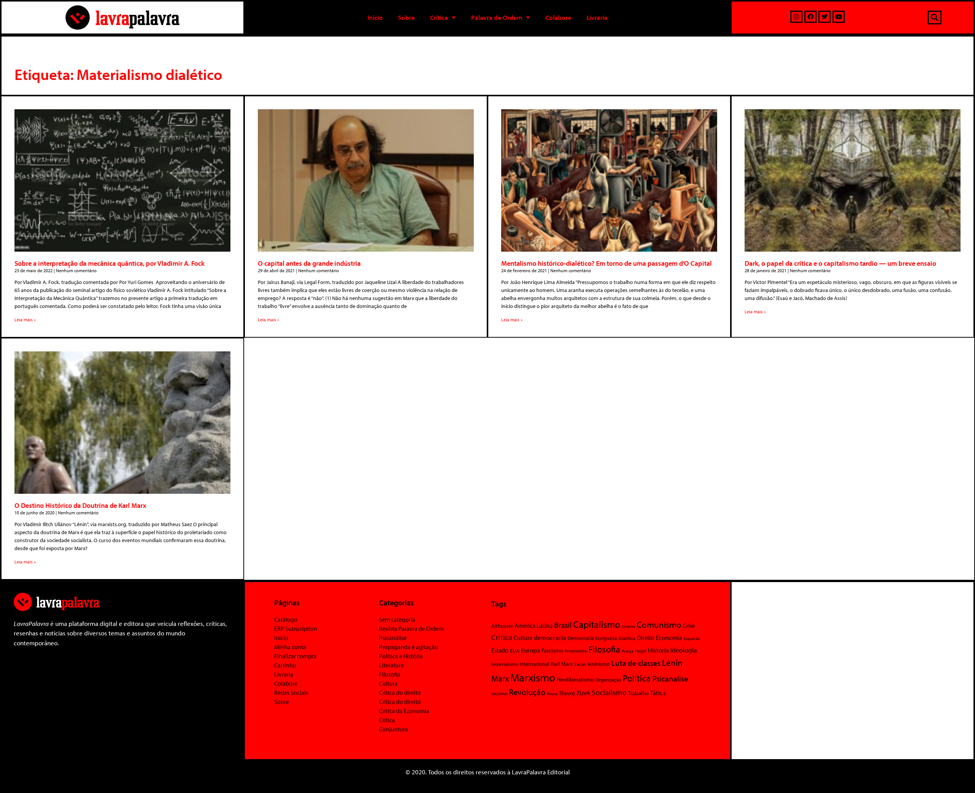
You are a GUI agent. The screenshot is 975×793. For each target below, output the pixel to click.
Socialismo (609, 692)
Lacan (580, 664)
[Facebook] (810, 17)
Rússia (552, 693)
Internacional (534, 663)
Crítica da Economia (404, 711)
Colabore (558, 17)
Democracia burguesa (592, 637)
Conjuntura (393, 729)
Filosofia (389, 674)
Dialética (627, 638)
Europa (530, 650)
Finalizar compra (295, 656)
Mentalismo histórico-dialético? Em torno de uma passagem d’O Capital (606, 263)
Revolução (527, 692)
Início (375, 17)
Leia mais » (25, 319)
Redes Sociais (291, 692)
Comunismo (659, 624)
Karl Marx (562, 663)
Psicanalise (670, 678)
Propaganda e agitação (408, 647)
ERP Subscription (295, 628)
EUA (514, 650)
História (658, 650)
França (627, 651)
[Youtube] (839, 17)
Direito (645, 637)
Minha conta (290, 647)
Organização (608, 680)
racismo (499, 693)
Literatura (391, 665)
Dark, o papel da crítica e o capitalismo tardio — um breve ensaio (840, 263)
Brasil (563, 625)
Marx (500, 678)
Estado (499, 650)
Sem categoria (397, 619)
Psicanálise (393, 637)
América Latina (534, 625)
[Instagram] (796, 17)
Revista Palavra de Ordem (411, 628)
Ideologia (683, 649)
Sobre (406, 17)
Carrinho (285, 665)
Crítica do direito (400, 692)
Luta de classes (635, 663)
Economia (669, 637)
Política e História (401, 656)
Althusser (502, 625)
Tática (658, 693)
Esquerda (692, 638)
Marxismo (532, 677)
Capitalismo (596, 624)
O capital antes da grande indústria (309, 263)
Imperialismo (504, 664)
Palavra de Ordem (496, 17)
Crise (689, 625)
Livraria (597, 17)
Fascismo (552, 650)
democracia (550, 637)
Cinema (628, 626)
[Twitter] (824, 17)
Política (637, 678)
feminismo (576, 651)
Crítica (439, 17)
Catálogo (285, 619)
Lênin (672, 662)
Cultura (388, 683)
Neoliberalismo (575, 679)
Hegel (640, 651)
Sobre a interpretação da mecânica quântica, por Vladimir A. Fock (109, 263)
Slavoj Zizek (574, 692)
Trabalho (638, 693)
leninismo (599, 664)
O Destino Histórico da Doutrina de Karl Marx (80, 505)
